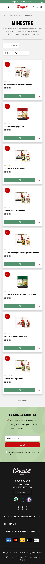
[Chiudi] (42, 1)
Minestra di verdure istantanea (15, 169)
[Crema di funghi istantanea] (22, 195)
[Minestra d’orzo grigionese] (22, 111)
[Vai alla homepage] (22, 7)
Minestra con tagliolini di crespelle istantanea (21, 253)
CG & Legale (9, 557)
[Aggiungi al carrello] (19, 96)
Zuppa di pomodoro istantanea (15, 337)
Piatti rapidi (18, 15)
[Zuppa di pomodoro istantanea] (22, 321)
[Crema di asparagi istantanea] (22, 363)
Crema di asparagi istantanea (15, 379)
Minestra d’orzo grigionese (14, 127)
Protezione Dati (22, 557)
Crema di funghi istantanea (14, 211)
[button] (40, 7)
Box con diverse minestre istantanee (18, 85)
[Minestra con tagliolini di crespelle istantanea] (22, 237)
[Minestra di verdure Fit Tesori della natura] (22, 279)
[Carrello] (33, 7)
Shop (10, 15)
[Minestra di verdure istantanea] (22, 153)
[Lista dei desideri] (37, 7)
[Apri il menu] (4, 7)
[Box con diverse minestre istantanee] (22, 69)
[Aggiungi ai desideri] (39, 96)
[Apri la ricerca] (8, 7)
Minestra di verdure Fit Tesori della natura (20, 295)
